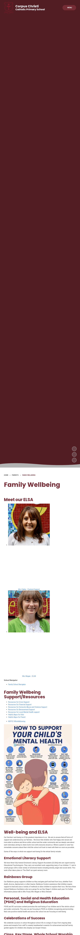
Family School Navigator (17, 684)
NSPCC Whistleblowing (16, 721)
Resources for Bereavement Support (21, 710)
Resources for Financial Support (19, 705)
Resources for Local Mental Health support (23, 712)
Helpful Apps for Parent (16, 717)
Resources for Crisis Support (18, 702)
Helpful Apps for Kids (16, 715)
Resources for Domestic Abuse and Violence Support (27, 707)
